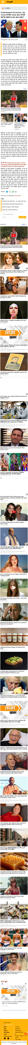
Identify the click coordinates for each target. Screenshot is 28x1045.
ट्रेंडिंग (5, 1027)
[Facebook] (25, 25)
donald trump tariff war (8, 201)
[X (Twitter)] (25, 29)
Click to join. (17, 195)
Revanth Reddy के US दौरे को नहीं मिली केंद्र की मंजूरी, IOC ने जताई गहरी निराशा (14, 1002)
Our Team (18, 1039)
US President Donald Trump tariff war (12, 204)
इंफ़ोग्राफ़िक (6, 1032)
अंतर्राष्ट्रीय (7, 8)
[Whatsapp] (13, 192)
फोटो (5, 1029)
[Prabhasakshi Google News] (26, 40)
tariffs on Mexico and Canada (10, 207)
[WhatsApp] (25, 32)
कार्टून (5, 1034)
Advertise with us (19, 1033)
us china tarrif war (21, 201)
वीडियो (5, 1030)
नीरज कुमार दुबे (4, 39)
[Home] (3, 8)
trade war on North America (9, 209)
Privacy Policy (19, 1035)
